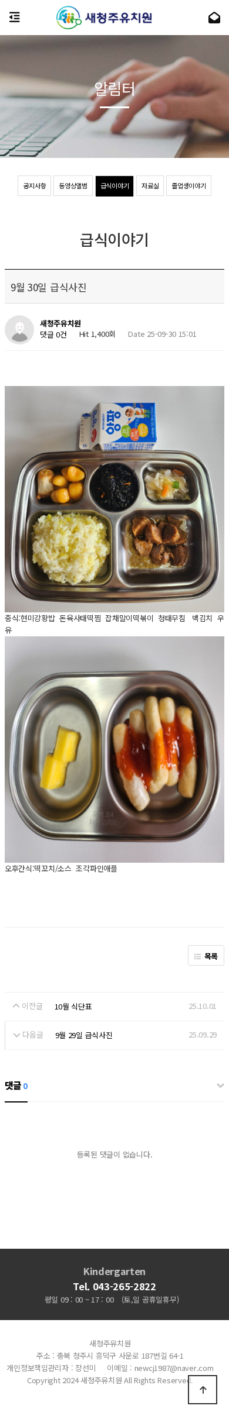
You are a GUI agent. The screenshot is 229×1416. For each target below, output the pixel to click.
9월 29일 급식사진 (84, 1035)
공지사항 (34, 185)
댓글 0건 (53, 334)
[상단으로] (202, 1389)
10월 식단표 (73, 1006)
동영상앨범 (73, 185)
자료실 (150, 185)
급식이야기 (114, 185)
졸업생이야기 (188, 185)
